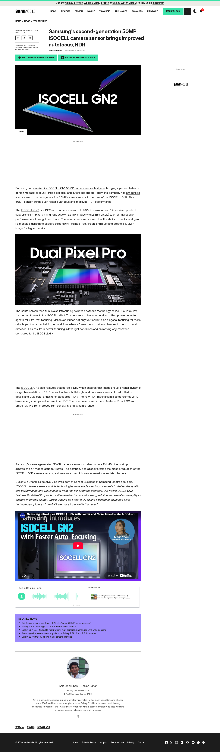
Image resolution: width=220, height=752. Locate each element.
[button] (187, 11)
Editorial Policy (89, 742)
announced (133, 192)
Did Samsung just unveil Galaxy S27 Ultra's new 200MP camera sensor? (56, 623)
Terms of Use (117, 742)
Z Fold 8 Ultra (91, 2)
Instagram (158, 2)
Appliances (121, 11)
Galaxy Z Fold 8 (74, 2)
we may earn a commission (26, 48)
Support (103, 742)
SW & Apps (137, 11)
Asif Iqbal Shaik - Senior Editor (78, 686)
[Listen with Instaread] (30, 38)
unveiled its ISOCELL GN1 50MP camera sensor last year (69, 188)
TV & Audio (104, 11)
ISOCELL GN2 (30, 210)
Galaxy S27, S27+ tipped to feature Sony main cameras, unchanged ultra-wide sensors (64, 630)
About (75, 742)
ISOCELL (27, 387)
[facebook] (166, 742)
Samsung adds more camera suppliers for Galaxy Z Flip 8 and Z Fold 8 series (59, 633)
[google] (203, 742)
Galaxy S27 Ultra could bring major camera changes (47, 636)
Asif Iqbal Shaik (55, 50)
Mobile (91, 11)
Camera (19, 727)
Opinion (79, 11)
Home (18, 21)
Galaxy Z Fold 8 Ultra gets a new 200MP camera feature (49, 626)
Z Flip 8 (105, 2)
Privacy (131, 742)
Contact (141, 742)
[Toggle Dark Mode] (194, 11)
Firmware (152, 11)
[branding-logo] (25, 11)
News (53, 11)
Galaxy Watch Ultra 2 (124, 2)
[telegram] (193, 742)
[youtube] (187, 742)
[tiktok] (181, 742)
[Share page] (24, 38)
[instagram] (176, 742)
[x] (171, 742)
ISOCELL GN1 (45, 333)
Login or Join (173, 11)
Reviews (65, 11)
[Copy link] (17, 38)
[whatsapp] (198, 742)
